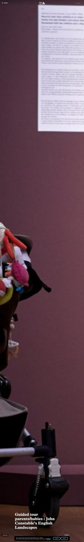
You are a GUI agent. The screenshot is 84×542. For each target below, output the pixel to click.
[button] (5, 3)
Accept (56, 538)
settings (48, 539)
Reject (64, 538)
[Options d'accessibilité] (81, 3)
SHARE (67, 535)
